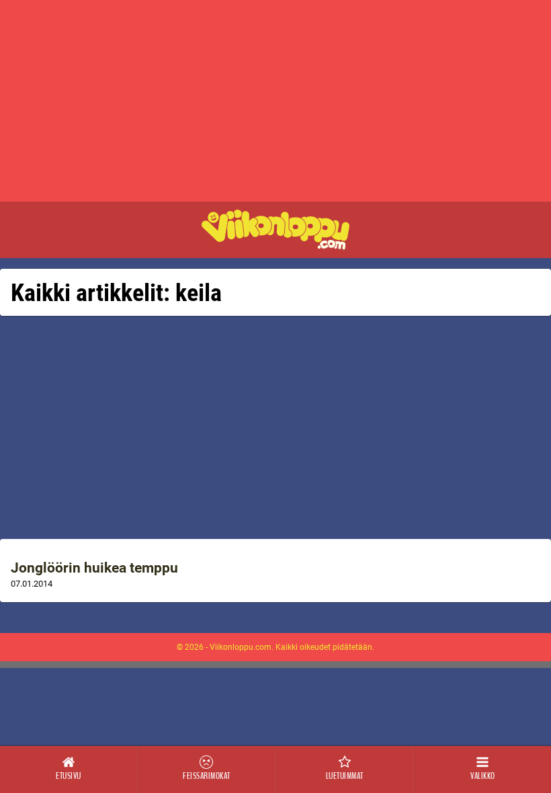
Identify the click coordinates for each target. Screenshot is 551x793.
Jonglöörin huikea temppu (94, 568)
